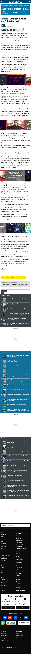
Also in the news (4, 533)
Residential (18, 564)
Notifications (19, 635)
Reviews (3, 588)
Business (3, 539)
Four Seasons (19, 542)
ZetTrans (18, 553)
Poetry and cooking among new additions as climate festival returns (17, 471)
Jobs (17, 556)
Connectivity (7, 293)
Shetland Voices (19, 538)
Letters (4, 18)
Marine (2, 567)
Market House (19, 551)
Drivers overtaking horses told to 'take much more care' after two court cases (17, 385)
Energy (2, 557)
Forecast (18, 575)
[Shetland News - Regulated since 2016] (24, 623)
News (2, 531)
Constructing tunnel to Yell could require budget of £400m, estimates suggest (16, 319)
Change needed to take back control (15, 480)
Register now (8, 607)
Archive (18, 579)
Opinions (3, 585)
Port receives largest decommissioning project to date (18, 395)
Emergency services (5, 555)
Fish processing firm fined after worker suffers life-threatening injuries (18, 360)
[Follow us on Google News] (11, 623)
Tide (17, 577)
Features (18, 533)
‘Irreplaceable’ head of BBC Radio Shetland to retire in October (18, 400)
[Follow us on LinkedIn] (26, 617)
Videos (18, 587)
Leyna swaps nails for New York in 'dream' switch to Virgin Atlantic (17, 375)
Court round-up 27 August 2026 (14, 365)
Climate (2, 541)
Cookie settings (5, 629)
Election (2, 553)
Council (2, 548)
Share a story (4, 635)
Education (3, 551)
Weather (3, 582)
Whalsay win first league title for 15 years (17, 404)
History (2, 563)
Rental (17, 565)
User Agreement (5, 638)
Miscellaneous (19, 571)
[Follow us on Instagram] (10, 617)
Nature (2, 569)
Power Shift (3, 574)
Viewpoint (3, 590)
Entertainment (4, 558)
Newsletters (19, 585)
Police (2, 570)
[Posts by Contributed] (3, 25)
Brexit (2, 538)
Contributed (8, 25)
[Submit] (28, 525)
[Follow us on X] (21, 617)
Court (2, 550)
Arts (2, 536)
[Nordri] (15, 228)
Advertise (3, 633)
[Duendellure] (15, 79)
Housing (2, 565)
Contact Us (3, 631)
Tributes (18, 537)
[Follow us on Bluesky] (15, 617)
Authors (18, 583)
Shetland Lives (19, 540)
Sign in (22, 607)
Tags (17, 581)
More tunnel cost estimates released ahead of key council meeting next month (18, 314)
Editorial (18, 531)
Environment (3, 560)
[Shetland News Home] (15, 3)
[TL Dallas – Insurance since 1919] (15, 175)
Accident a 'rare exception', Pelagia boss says (18, 451)
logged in (11, 277)
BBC (17, 550)
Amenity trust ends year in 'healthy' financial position (18, 466)
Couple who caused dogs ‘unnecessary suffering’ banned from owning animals (16, 380)
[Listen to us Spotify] (3, 623)
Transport (3, 579)
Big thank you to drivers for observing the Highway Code (17, 486)
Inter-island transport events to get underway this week (18, 324)
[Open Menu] (1, 1)
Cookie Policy (19, 629)
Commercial (19, 545)
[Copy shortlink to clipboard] (14, 30)
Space (2, 575)
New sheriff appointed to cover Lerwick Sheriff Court (18, 370)
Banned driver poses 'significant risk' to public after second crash (18, 355)
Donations (19, 633)
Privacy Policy (4, 640)
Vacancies (18, 558)
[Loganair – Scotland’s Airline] (15, 125)
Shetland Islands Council (21, 548)
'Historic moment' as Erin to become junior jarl (18, 389)
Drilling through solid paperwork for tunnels (17, 308)
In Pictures (18, 535)
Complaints (19, 631)
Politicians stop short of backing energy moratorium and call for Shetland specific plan (18, 410)
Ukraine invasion (4, 581)
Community (3, 543)
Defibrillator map (20, 590)
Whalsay (12, 293)
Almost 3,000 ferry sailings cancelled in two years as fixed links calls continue (17, 304)
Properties (19, 562)
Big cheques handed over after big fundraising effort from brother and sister (18, 456)
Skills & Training (19, 559)
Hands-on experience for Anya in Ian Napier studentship (17, 446)
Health (2, 562)
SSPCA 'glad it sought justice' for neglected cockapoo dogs (17, 441)
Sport (2, 577)
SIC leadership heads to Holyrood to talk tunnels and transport (16, 299)
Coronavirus (3, 546)
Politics (2, 572)
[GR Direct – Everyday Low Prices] (15, 9)
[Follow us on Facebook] (5, 617)
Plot (17, 569)
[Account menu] (29, 1)
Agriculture (3, 534)
